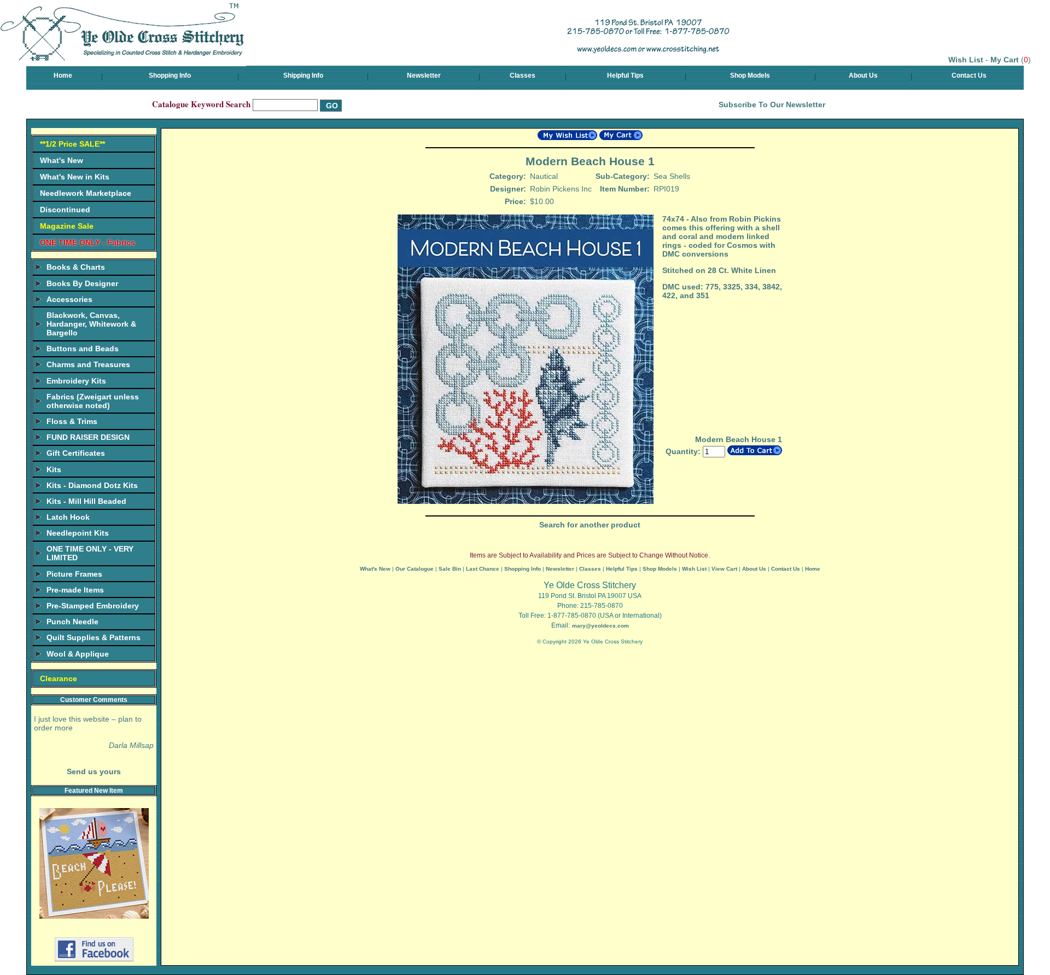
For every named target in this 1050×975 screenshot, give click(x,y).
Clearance (58, 678)
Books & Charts (75, 267)
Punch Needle (72, 621)
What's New (61, 160)
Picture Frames (74, 574)
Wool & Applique (77, 653)
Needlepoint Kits (77, 533)
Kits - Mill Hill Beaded (86, 501)
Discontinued (65, 209)
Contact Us (969, 75)
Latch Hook (68, 517)
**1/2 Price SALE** (72, 144)
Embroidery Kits (76, 380)
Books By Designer (82, 283)
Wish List (965, 59)
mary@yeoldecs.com (600, 626)
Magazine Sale (67, 226)
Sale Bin (450, 569)
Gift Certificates (75, 453)
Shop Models (750, 75)
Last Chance (482, 569)
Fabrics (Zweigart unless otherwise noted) (92, 401)
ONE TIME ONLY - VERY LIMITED (89, 553)
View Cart (724, 569)
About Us (863, 75)
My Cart (1004, 59)
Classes (522, 75)
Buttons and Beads (82, 348)
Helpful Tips (625, 75)
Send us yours (94, 771)
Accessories (69, 299)
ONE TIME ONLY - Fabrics (87, 242)
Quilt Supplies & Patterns (93, 637)
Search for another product (589, 524)
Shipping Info (303, 75)
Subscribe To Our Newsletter (772, 104)
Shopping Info (170, 75)
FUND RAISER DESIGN (88, 437)
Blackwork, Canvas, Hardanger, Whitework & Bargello (91, 324)
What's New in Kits (74, 176)
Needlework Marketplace (85, 193)
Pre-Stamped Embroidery (92, 605)
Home (63, 75)
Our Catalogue (414, 569)
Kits (53, 469)
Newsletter (424, 75)
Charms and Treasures (88, 364)
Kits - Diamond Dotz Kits (92, 485)
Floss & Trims (71, 421)
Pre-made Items (75, 589)
